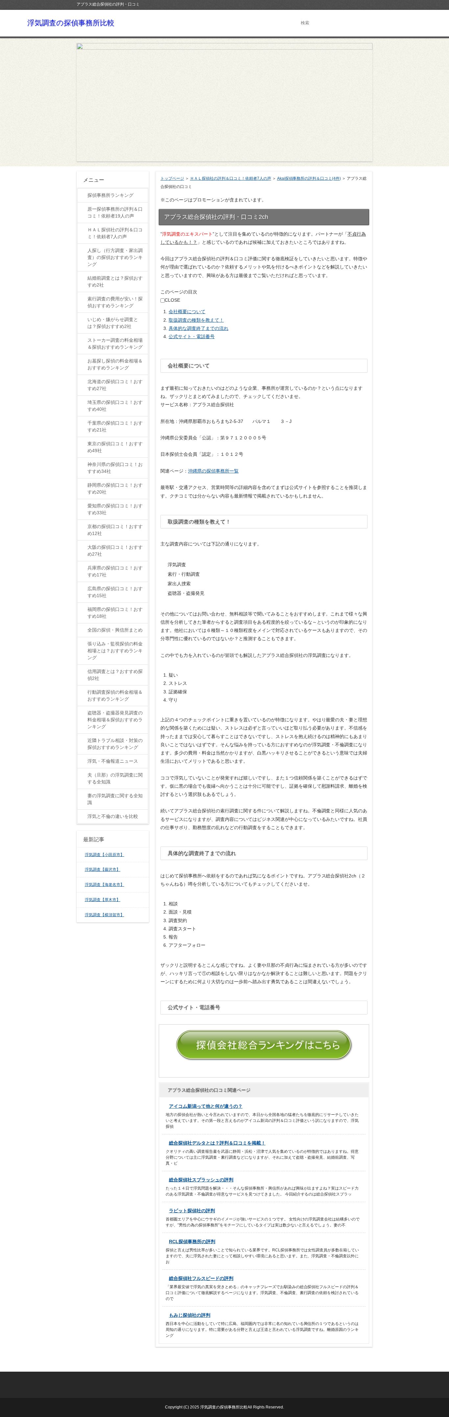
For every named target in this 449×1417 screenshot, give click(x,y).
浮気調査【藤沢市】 (102, 869)
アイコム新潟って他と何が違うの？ (206, 1106)
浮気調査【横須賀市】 (104, 915)
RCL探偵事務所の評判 (192, 1241)
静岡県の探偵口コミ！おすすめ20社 (115, 488)
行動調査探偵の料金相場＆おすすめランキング (115, 695)
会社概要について (187, 311)
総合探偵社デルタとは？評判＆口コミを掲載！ (217, 1143)
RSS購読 (354, 3)
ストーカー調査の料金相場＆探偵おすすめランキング (115, 343)
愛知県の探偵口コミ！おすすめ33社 (115, 509)
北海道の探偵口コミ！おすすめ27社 (115, 385)
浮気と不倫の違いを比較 (112, 816)
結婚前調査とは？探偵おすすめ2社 (115, 281)
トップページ (172, 178)
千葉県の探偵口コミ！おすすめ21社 (115, 426)
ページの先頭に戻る (348, 1364)
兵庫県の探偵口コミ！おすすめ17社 (115, 571)
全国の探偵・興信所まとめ (115, 630)
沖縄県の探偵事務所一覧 (213, 471)
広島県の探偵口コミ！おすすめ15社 (115, 592)
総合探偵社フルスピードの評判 (201, 1278)
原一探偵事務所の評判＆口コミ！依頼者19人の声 (115, 212)
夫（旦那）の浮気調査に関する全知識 (115, 778)
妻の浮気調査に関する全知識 (115, 799)
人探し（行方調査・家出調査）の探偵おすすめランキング (115, 257)
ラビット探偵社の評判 (192, 1210)
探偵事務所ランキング (110, 195)
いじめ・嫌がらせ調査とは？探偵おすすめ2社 (112, 323)
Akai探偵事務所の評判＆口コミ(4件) (309, 178)
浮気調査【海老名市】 (104, 884)
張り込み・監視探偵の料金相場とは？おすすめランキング (115, 650)
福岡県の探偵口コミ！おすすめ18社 (115, 613)
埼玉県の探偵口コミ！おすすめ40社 (115, 406)
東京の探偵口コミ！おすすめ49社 (115, 447)
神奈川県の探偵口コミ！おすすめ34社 (115, 468)
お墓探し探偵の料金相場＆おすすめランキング (115, 364)
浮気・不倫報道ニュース (112, 761)
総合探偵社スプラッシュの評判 (201, 1179)
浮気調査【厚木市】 (102, 899)
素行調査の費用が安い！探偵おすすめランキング (115, 302)
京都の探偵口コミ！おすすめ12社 (115, 530)
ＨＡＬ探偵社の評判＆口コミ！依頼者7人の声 (230, 178)
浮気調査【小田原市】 (104, 854)
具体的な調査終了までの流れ (198, 328)
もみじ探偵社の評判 (189, 1315)
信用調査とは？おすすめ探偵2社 (115, 675)
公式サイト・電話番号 (192, 336)
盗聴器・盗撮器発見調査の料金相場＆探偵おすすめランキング (115, 719)
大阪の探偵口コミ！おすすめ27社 (115, 551)
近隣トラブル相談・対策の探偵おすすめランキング (115, 744)
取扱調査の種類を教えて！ (196, 320)
